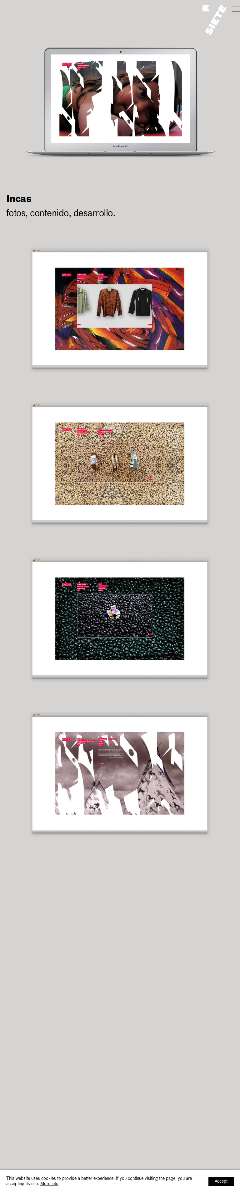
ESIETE (214, 20)
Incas (14, 8)
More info (49, 1184)
